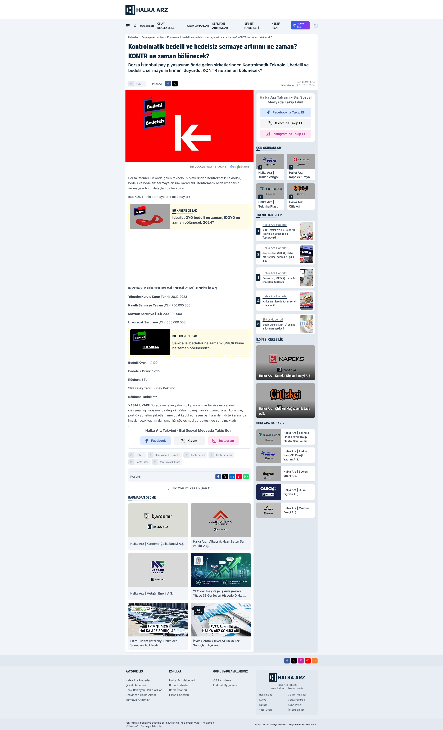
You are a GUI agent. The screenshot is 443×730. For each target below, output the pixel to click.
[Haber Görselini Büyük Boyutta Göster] (189, 126)
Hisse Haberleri (179, 695)
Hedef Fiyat (276, 25)
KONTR (140, 83)
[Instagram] (301, 660)
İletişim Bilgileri (296, 709)
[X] (294, 660)
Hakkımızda (265, 694)
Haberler (147, 25)
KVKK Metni (294, 704)
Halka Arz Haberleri (182, 680)
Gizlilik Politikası (297, 694)
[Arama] (315, 25)
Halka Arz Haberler (137, 680)
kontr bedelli (198, 455)
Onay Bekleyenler (166, 25)
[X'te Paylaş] (175, 83)
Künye (262, 699)
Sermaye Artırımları (220, 25)
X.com (192, 440)
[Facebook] (287, 660)
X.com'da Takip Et (288, 123)
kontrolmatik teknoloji (167, 455)
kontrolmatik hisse (170, 461)
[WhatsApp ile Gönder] (246, 476)
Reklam (263, 704)
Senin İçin (300, 25)
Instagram (226, 440)
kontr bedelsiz (224, 455)
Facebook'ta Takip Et (288, 112)
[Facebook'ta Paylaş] (168, 83)
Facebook (158, 440)
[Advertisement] (189, 258)
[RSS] (315, 660)
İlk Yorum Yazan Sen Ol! (193, 488)
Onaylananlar (198, 25)
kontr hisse (142, 461)
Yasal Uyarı (265, 709)
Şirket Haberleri (251, 25)
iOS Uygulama (222, 680)
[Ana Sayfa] (135, 25)
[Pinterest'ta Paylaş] (239, 476)
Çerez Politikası (296, 699)
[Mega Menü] (127, 26)
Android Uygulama (225, 685)
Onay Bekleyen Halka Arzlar (143, 690)
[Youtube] (308, 660)
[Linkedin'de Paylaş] (232, 476)
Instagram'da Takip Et (289, 134)
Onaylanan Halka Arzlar (140, 695)
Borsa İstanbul (178, 690)
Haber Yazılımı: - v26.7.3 (286, 724)
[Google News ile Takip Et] (239, 166)
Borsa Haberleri (179, 685)
